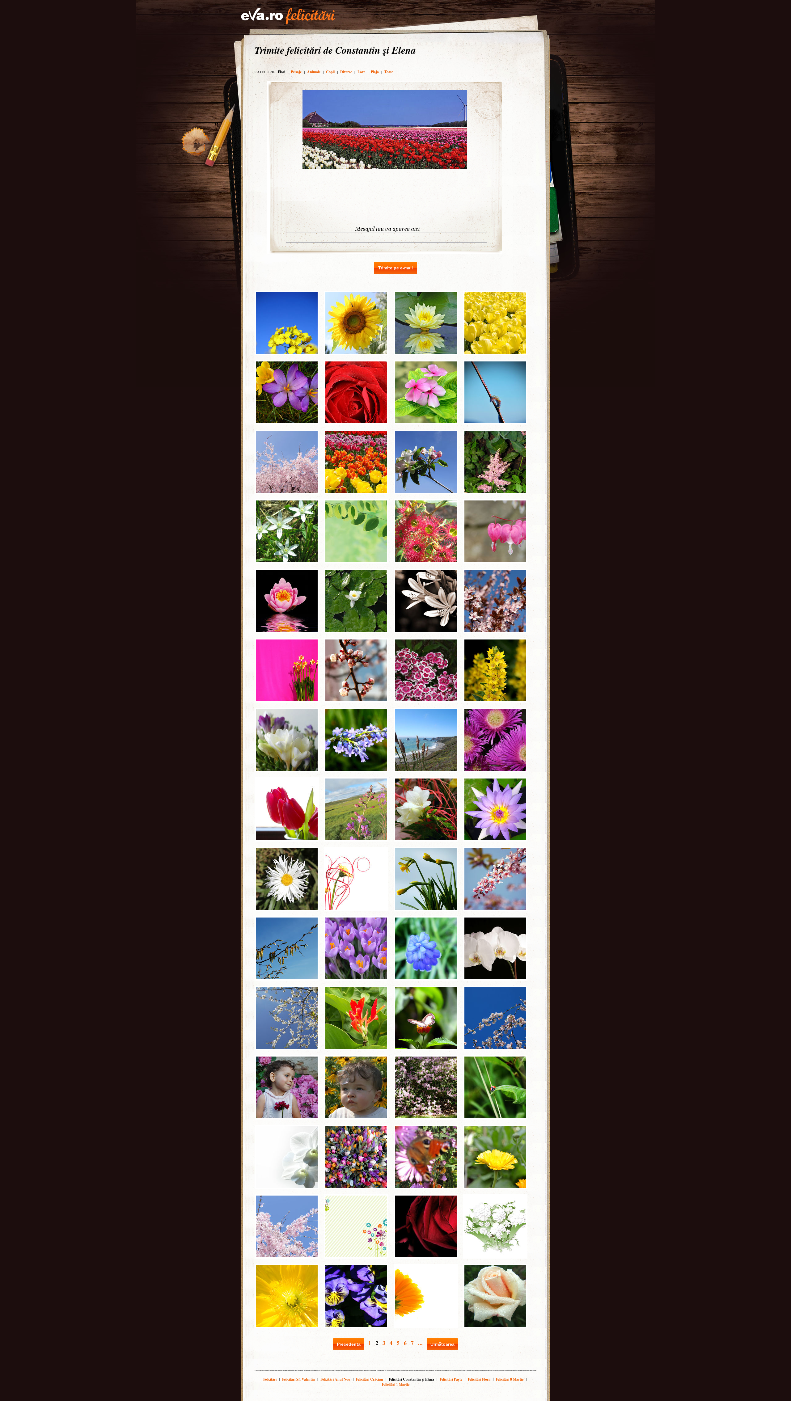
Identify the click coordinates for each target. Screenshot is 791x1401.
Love (361, 71)
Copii (330, 71)
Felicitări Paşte (451, 1379)
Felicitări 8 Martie (509, 1379)
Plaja (375, 71)
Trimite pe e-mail (395, 267)
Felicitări (270, 1379)
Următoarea (442, 1344)
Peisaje (296, 71)
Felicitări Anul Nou (335, 1379)
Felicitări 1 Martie (395, 1384)
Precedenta (349, 1344)
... (420, 1343)
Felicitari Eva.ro (288, 16)
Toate (388, 71)
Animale (313, 71)
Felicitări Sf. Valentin (298, 1379)
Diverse (346, 71)
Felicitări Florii (479, 1379)
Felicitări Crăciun (369, 1379)
